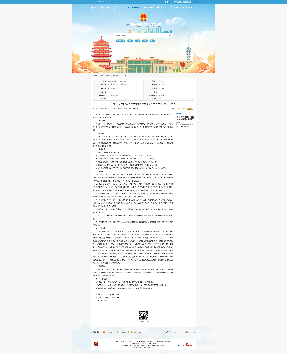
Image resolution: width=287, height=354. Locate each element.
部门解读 (125, 75)
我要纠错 (135, 108)
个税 (137, 41)
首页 (96, 7)
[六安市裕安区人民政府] (143, 26)
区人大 (94, 2)
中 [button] (178, 108)
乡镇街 (187, 332)
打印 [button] (185, 108)
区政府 (99, 2)
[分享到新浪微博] (190, 109)
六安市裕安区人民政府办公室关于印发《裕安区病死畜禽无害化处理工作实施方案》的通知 (185, 118)
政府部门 (168, 332)
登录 (170, 2)
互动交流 (163, 7)
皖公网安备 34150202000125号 (157, 345)
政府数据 (176, 7)
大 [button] (176, 108)
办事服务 (150, 7)
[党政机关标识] (96, 344)
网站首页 (96, 75)
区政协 (104, 2)
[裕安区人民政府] (143, 17)
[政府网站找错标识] (190, 344)
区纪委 (109, 2)
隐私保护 (140, 347)
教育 (130, 41)
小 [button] (180, 108)
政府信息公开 (135, 7)
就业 (145, 41)
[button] (178, 2)
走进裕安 (189, 7)
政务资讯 (107, 7)
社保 (152, 41)
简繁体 (194, 1)
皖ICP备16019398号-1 (127, 345)
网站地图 (134, 347)
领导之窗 (120, 7)
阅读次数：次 (128, 108)
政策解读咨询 (118, 75)
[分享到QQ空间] (192, 109)
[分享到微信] (188, 109)
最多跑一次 (120, 41)
